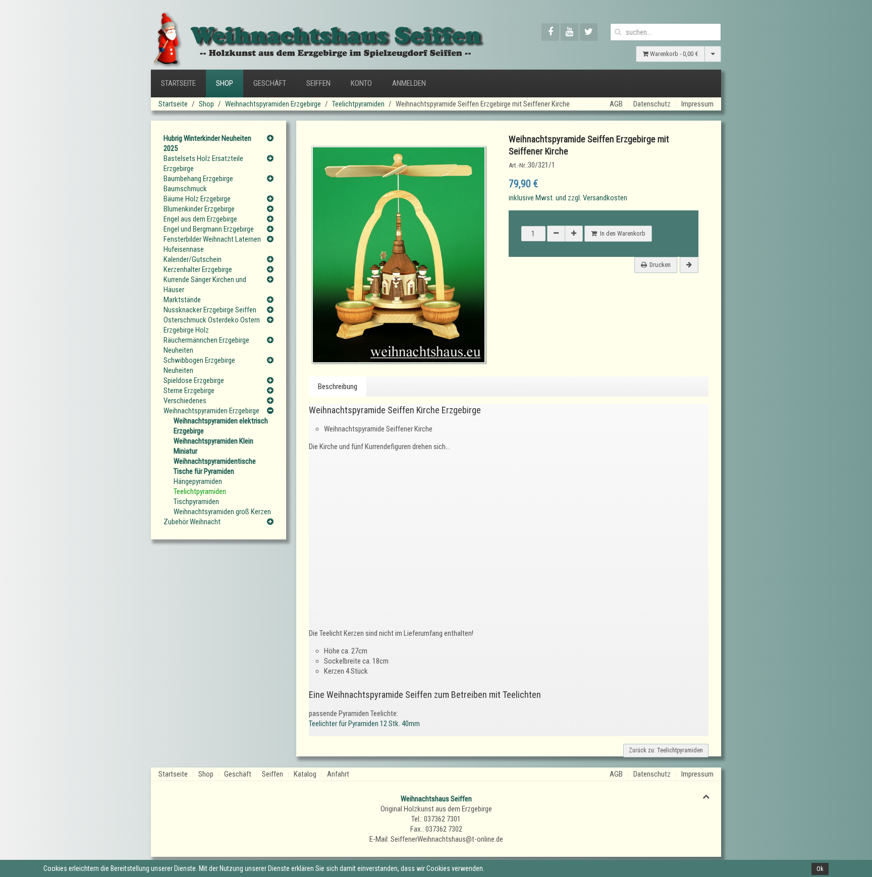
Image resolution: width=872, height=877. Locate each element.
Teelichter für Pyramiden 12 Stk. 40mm (364, 723)
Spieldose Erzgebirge (194, 380)
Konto (361, 83)
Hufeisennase (184, 249)
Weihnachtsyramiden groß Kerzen (222, 511)
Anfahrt (338, 774)
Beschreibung (337, 386)
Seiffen (318, 83)
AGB (616, 103)
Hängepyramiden (198, 481)
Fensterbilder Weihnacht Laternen (212, 239)
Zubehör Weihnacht (192, 521)
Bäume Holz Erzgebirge (197, 198)
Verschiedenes (185, 400)
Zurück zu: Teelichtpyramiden (666, 750)
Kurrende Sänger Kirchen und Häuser (205, 284)
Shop (224, 83)
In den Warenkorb (621, 233)
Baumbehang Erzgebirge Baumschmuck (198, 183)
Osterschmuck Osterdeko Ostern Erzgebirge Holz (212, 325)
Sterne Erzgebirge (189, 390)
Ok (820, 868)
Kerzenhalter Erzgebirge (198, 269)
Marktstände (182, 299)
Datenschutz (652, 103)
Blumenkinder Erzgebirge (199, 208)
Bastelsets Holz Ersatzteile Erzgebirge (203, 163)
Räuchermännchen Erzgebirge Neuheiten (206, 345)
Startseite (178, 83)
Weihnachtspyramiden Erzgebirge (273, 103)
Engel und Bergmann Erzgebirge (209, 229)
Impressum (697, 103)
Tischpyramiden (196, 501)
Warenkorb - (673, 54)
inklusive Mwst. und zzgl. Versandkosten (568, 197)
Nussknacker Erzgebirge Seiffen (210, 309)
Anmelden (409, 83)
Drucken (660, 264)
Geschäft (269, 83)
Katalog (305, 774)
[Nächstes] (689, 265)
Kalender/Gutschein (193, 259)
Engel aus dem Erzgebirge (200, 219)
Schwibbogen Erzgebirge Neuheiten (199, 365)
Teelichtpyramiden (358, 103)
